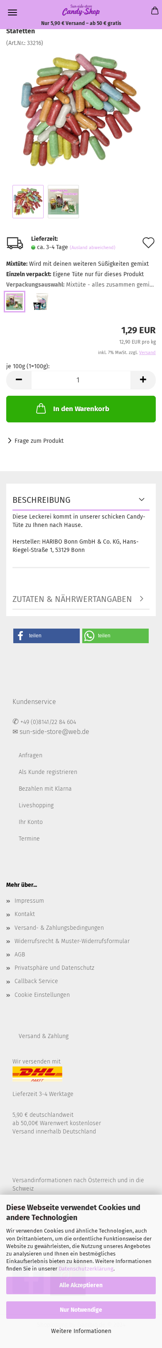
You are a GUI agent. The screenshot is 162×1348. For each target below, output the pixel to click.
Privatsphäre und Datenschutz (54, 967)
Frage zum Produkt (39, 440)
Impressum (29, 900)
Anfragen (30, 755)
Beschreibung (41, 500)
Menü (12, 12)
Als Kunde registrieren (48, 772)
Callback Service (36, 981)
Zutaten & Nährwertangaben (72, 599)
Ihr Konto (31, 822)
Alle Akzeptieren (81, 1285)
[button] (46, 636)
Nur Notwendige (81, 1309)
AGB (20, 954)
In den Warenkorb (81, 408)
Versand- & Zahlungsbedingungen (59, 927)
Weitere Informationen (81, 1331)
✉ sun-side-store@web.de (50, 732)
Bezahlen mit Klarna (45, 788)
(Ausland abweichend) (92, 247)
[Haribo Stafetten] (81, 109)
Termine (29, 838)
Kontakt (25, 914)
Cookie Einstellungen (42, 995)
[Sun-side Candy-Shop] (81, 10)
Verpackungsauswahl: (81, 284)
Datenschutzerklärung (86, 1269)
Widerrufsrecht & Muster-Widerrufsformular (72, 941)
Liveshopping (36, 805)
